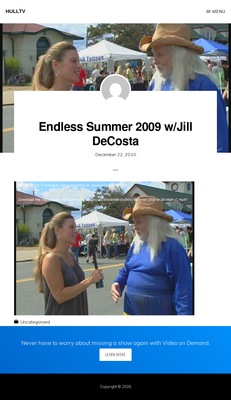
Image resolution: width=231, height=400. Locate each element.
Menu (218, 11)
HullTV (15, 11)
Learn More (115, 354)
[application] (104, 232)
